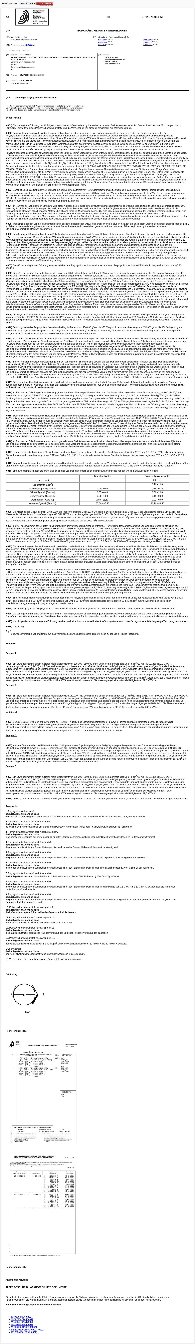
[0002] (29, 1317)
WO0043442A (18, 1324)
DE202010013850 (20, 1329)
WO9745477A (18, 1319)
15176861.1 (30, 45)
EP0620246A (18, 1317)
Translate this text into (9, 3)
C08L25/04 (148, 40)
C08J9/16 (102, 45)
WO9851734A (18, 1322)
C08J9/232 (147, 45)
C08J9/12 (147, 42)
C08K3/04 (102, 42)
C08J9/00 (102, 40)
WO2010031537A (20, 1327)
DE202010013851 (20, 1332)
